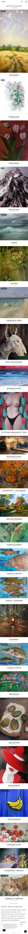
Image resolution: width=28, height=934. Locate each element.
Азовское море (14, 321)
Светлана (3, 122)
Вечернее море (14, 389)
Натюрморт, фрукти (14, 871)
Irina (2, 168)
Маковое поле (14, 845)
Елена (3, 605)
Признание (14, 117)
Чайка (14, 243)
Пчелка (14, 284)
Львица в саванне (14, 899)
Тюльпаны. (14, 163)
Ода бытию (14, 743)
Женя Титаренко (5, 325)
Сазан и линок (14, 574)
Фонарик (14, 639)
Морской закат (14, 457)
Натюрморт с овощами (14, 491)
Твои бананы (14, 819)
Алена (3, 699)
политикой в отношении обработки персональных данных (10, 927)
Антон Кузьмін (5, 672)
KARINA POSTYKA (5, 790)
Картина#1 (14, 694)
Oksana (3, 11)
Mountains (14, 210)
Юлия (2, 80)
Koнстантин (4, 524)
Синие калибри (14, 545)
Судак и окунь (14, 668)
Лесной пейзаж (14, 519)
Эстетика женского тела (14, 432)
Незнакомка (14, 786)
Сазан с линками (14, 601)
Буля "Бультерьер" (14, 362)
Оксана (3, 367)
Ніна (2, 824)
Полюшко (14, 75)
